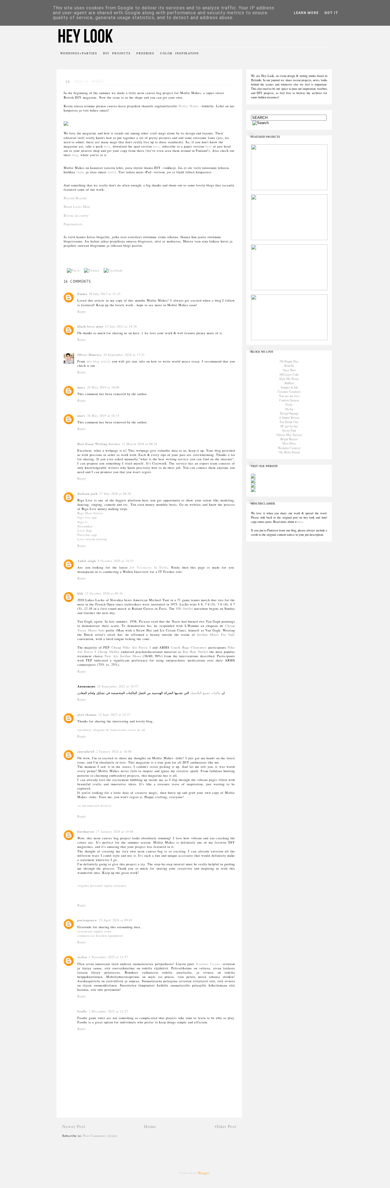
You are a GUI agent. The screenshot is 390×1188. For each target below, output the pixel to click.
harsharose (86, 831)
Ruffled (289, 383)
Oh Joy (289, 409)
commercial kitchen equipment (100, 936)
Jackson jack (87, 493)
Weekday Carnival (289, 448)
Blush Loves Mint (77, 207)
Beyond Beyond (75, 198)
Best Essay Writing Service (98, 444)
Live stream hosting (92, 539)
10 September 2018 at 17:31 (124, 355)
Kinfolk (289, 366)
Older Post (225, 1126)
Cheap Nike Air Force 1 (131, 647)
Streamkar (85, 526)
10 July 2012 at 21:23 (104, 294)
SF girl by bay (289, 426)
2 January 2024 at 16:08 (114, 752)
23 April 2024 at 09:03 (115, 920)
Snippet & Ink (289, 387)
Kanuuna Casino (208, 964)
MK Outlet (184, 608)
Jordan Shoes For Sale (216, 634)
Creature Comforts (289, 392)
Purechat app (87, 535)
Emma (82, 294)
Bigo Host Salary (90, 513)
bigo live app (87, 517)
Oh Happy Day (289, 361)
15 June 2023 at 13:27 (114, 715)
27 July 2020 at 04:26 (115, 494)
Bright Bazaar (289, 439)
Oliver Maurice (89, 354)
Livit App (84, 531)
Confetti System (289, 400)
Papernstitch (73, 224)
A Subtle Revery (289, 418)
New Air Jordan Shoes (122, 656)
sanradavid (86, 751)
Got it (331, 13)
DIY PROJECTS (117, 53)
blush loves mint (90, 326)
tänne (81, 172)
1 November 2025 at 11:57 (108, 957)
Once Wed (289, 370)
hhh (80, 593)
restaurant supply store (94, 931)
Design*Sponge (289, 413)
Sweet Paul (289, 430)
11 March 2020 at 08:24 (139, 444)
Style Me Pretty (289, 379)
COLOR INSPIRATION (179, 53)
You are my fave (289, 396)
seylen (82, 957)
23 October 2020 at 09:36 (104, 593)
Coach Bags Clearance (189, 647)
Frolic (289, 404)
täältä (112, 172)
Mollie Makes (188, 106)
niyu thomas (87, 714)
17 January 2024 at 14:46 (114, 832)
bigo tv (82, 522)
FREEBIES (145, 53)
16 (67, 82)
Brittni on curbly (76, 216)
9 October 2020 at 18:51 (116, 561)
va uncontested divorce (94, 806)
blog (75, 155)
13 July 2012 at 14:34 (121, 326)
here (107, 146)
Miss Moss (289, 443)
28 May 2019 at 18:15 (103, 416)
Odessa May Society (289, 435)
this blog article (99, 361)
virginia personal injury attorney (101, 886)
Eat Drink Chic (289, 422)
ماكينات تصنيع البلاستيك (204, 693)
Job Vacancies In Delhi (149, 567)
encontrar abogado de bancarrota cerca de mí (111, 730)
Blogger (204, 1173)
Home (150, 1126)
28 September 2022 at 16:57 (117, 686)
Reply (81, 312)
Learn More (306, 13)
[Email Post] (127, 270)
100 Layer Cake (289, 374)
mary (81, 387)
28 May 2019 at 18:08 (103, 387)
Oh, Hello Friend (289, 452)
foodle (82, 1011)
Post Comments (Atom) (100, 1136)
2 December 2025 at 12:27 (108, 1011)
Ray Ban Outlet (195, 651)
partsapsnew (87, 920)
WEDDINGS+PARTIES (78, 53)
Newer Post (73, 1126)
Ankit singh (86, 561)
